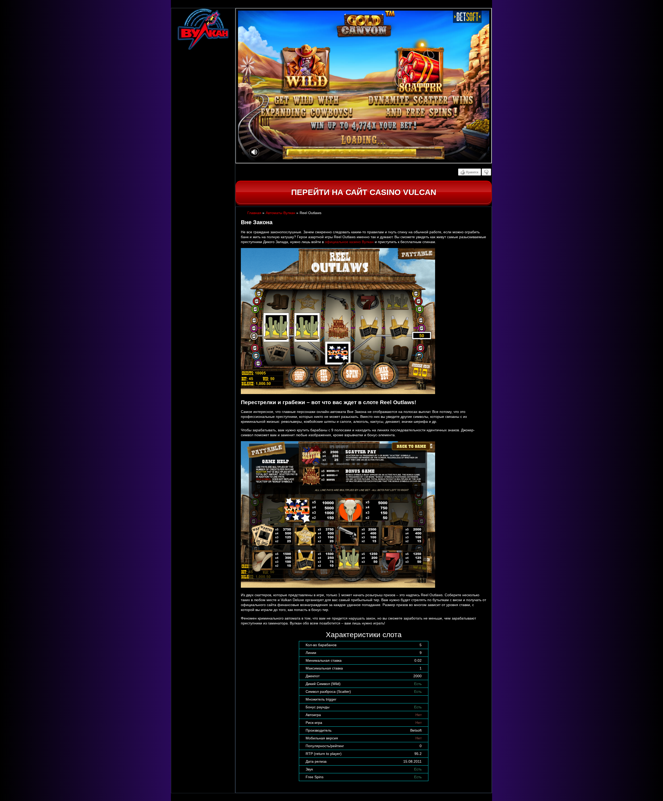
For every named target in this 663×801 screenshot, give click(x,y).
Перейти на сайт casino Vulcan (363, 192)
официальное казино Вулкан (349, 242)
